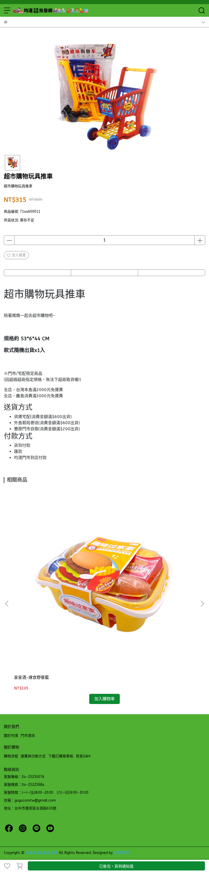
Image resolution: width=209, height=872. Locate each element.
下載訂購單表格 (60, 756)
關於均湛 (11, 735)
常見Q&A (83, 756)
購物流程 (11, 756)
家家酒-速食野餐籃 (31, 677)
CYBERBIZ (121, 853)
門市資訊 (28, 735)
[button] (202, 604)
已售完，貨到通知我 (116, 866)
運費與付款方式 (33, 756)
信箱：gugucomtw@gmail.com (30, 800)
